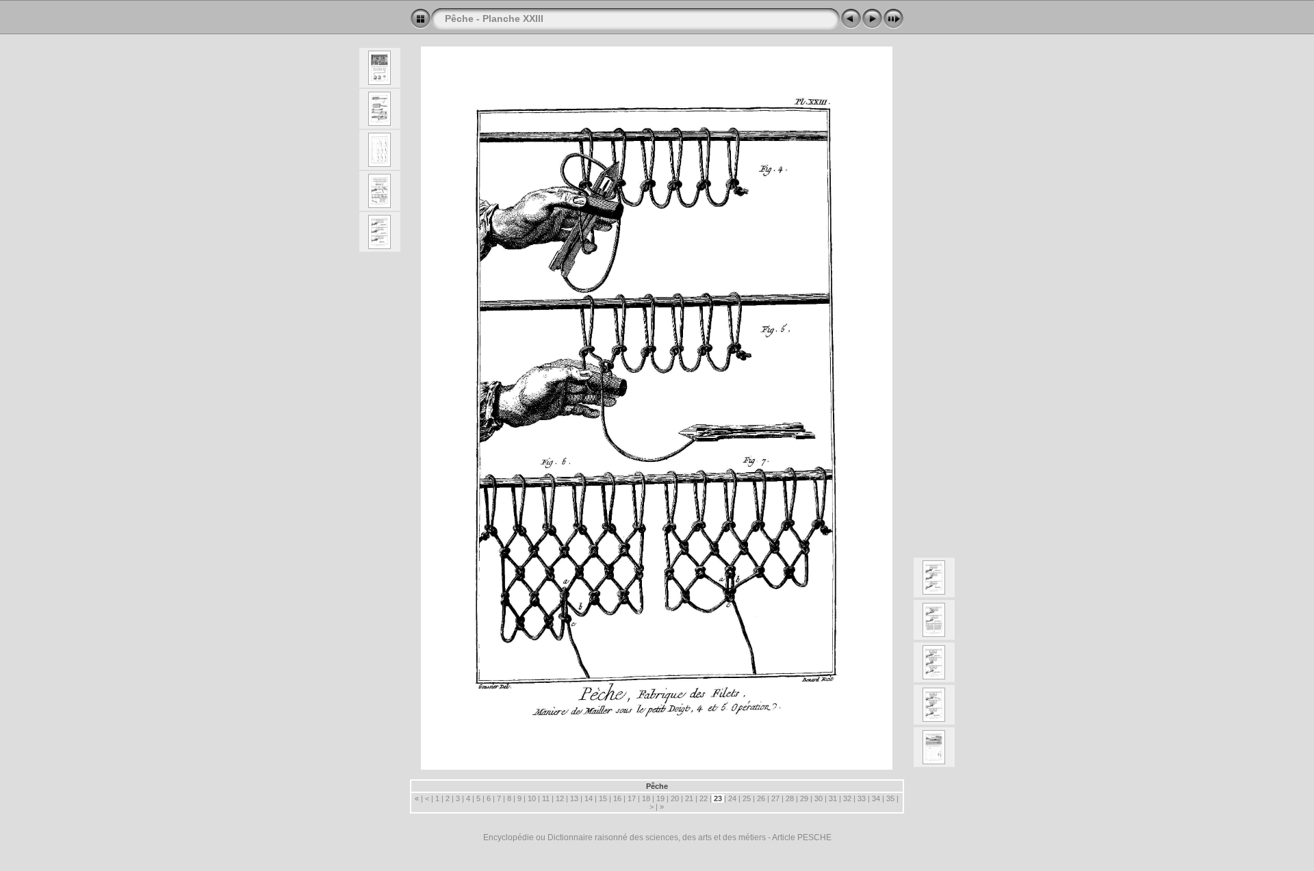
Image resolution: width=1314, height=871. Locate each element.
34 (876, 798)
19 (660, 798)
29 (804, 798)
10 (532, 798)
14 (588, 798)
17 (632, 798)
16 (617, 798)
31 (833, 798)
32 (847, 798)
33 (861, 798)
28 (790, 798)
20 (675, 798)
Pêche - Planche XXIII (494, 18)
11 (546, 798)
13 (574, 798)
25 (746, 798)
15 (603, 798)
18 (646, 798)
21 (689, 798)
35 (890, 798)
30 (818, 798)
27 (775, 798)
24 (732, 798)
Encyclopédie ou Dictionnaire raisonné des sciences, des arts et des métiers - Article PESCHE (657, 837)
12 (560, 798)
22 (703, 798)
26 (761, 798)
